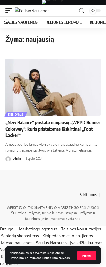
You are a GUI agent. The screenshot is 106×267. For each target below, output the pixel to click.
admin (17, 159)
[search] (81, 10)
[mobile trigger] (10, 10)
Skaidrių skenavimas (20, 235)
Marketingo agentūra (38, 229)
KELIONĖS (15, 114)
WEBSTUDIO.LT (18, 208)
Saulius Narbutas (51, 242)
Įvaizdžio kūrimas (86, 242)
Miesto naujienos (16, 242)
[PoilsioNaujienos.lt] (34, 10)
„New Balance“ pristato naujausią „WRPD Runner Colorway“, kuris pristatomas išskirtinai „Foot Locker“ (52, 128)
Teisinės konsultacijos (81, 229)
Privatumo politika (23, 257)
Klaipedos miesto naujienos (67, 235)
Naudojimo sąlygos (56, 257)
